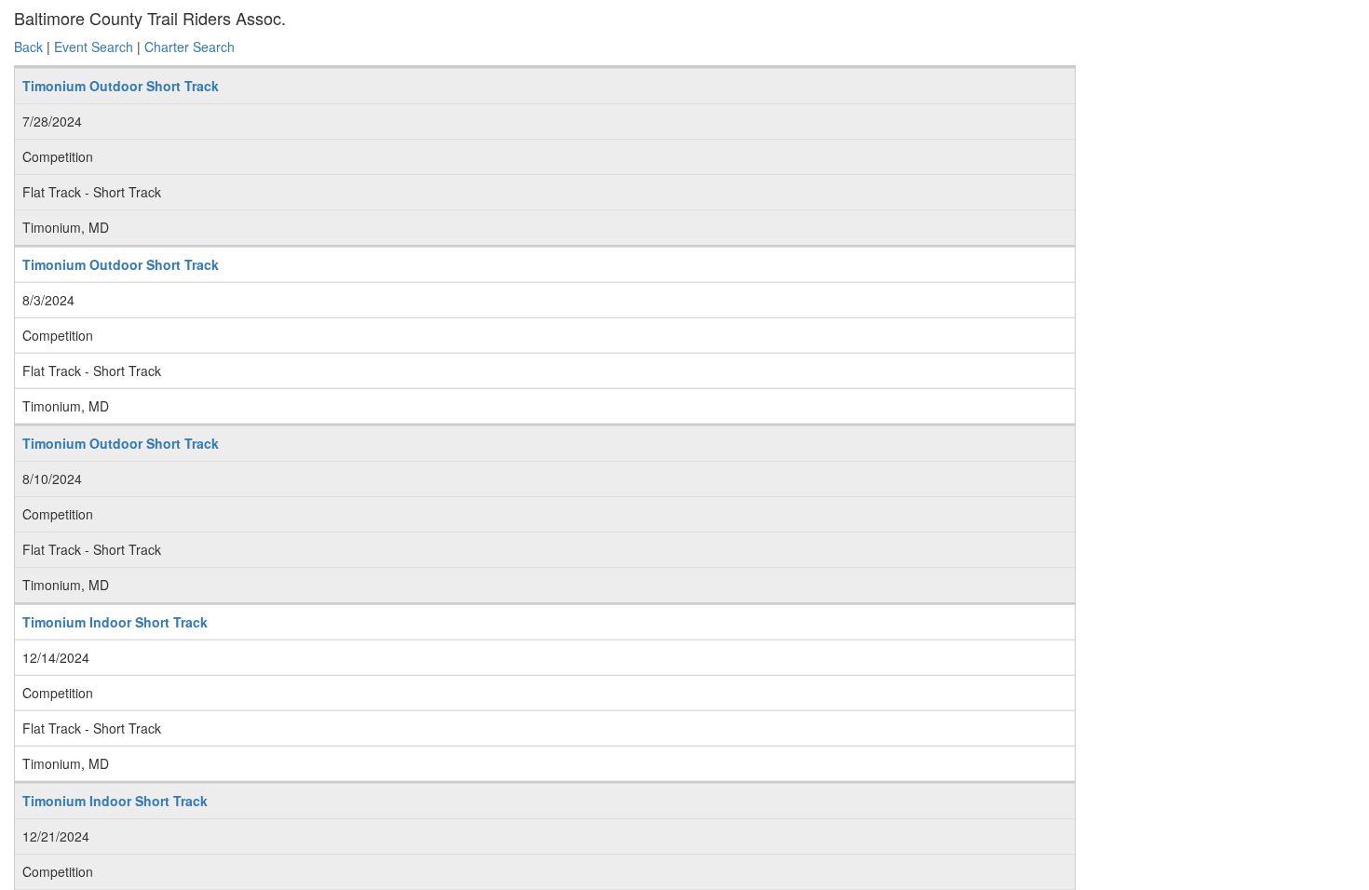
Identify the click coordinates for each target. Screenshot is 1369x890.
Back (28, 46)
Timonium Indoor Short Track (115, 622)
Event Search (93, 46)
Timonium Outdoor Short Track (120, 85)
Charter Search (189, 46)
